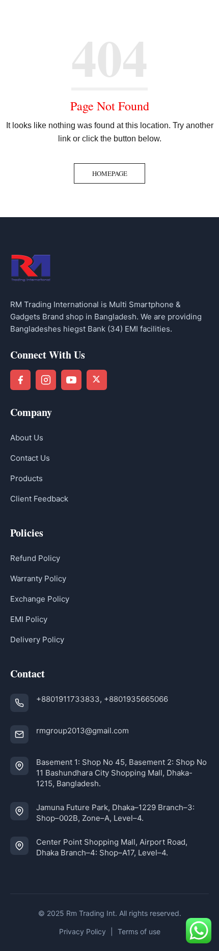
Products (26, 478)
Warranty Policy (38, 578)
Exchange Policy (39, 599)
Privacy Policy (82, 931)
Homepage (109, 173)
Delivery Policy (37, 639)
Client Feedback (39, 498)
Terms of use (139, 931)
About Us (26, 437)
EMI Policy (28, 619)
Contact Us (30, 458)
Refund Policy (35, 558)
